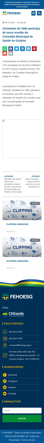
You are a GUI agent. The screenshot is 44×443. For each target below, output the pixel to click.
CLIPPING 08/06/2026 (17, 224)
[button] (33, 13)
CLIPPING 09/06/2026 (17, 261)
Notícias (22, 22)
